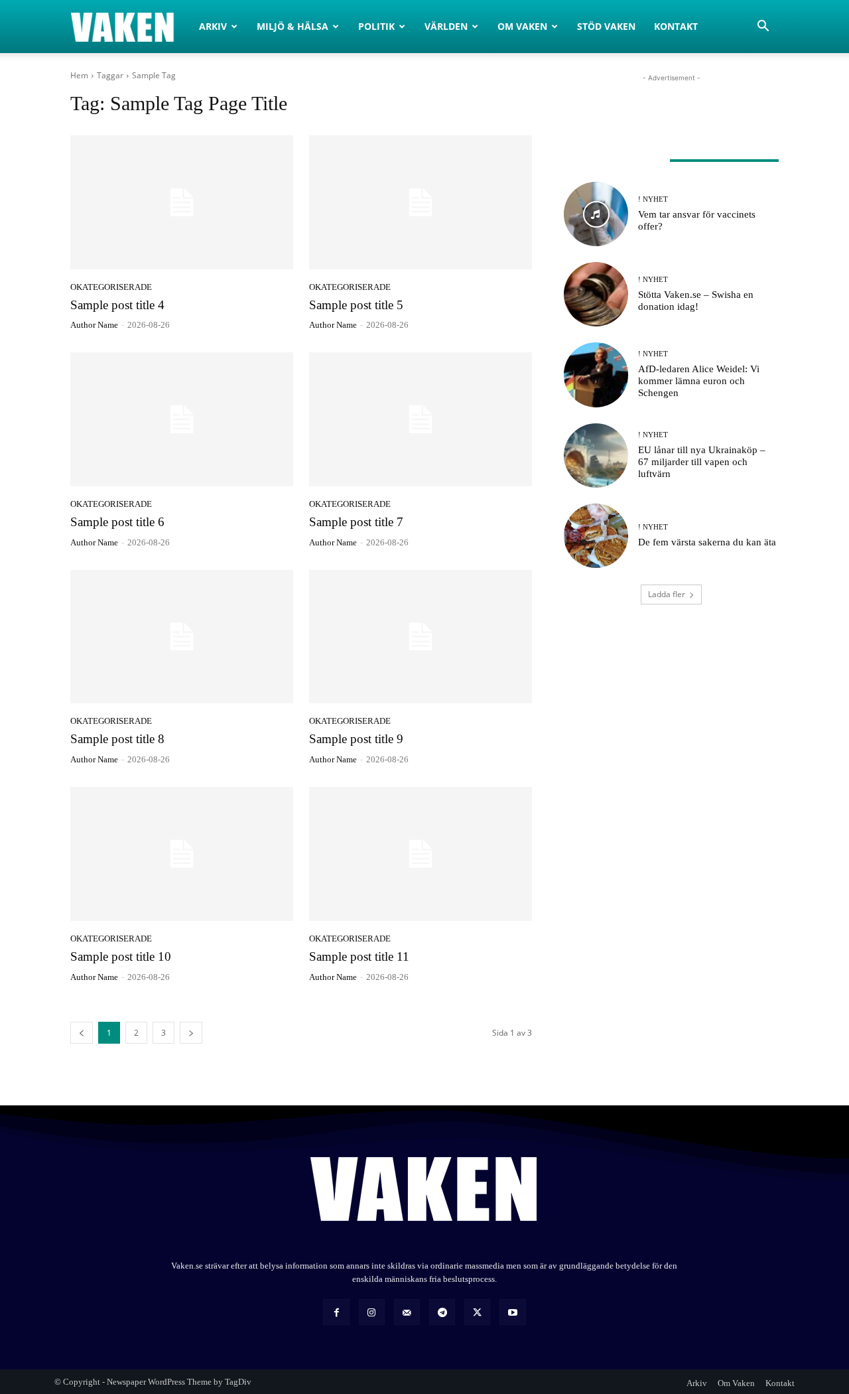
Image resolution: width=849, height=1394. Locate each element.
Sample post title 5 (356, 305)
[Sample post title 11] (420, 854)
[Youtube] (512, 1312)
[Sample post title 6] (181, 419)
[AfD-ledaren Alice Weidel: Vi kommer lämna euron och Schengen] (596, 374)
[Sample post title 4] (181, 202)
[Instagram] (372, 1312)
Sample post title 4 (117, 305)
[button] (763, 27)
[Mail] (407, 1312)
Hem (79, 75)
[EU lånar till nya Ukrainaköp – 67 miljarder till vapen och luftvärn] (596, 455)
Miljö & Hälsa (292, 26)
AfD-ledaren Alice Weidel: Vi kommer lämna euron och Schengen (698, 381)
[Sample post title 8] (181, 637)
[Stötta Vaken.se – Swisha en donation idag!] (596, 294)
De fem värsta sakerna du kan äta (707, 542)
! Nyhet (653, 199)
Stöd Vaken (606, 26)
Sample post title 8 (117, 739)
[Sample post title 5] (420, 202)
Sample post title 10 (120, 956)
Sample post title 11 (359, 956)
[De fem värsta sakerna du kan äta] (596, 536)
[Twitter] (477, 1312)
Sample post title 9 (356, 739)
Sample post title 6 (117, 522)
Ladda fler (666, 594)
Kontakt (676, 26)
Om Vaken (522, 26)
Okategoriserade (111, 287)
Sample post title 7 (356, 522)
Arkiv (213, 26)
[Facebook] (336, 1312)
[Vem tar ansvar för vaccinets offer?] (596, 214)
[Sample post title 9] (420, 637)
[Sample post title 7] (420, 419)
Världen (446, 26)
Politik (376, 26)
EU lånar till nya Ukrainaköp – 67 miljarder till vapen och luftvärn (701, 462)
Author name (94, 325)
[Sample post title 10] (181, 854)
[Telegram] (442, 1312)
